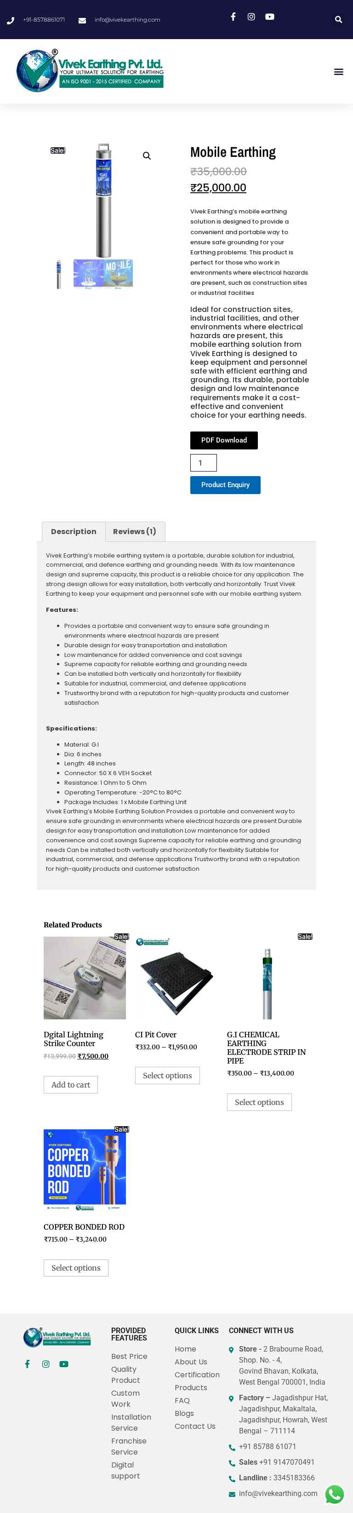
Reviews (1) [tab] (134, 531)
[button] (339, 19)
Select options (167, 1075)
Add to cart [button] (70, 1084)
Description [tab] (74, 531)
